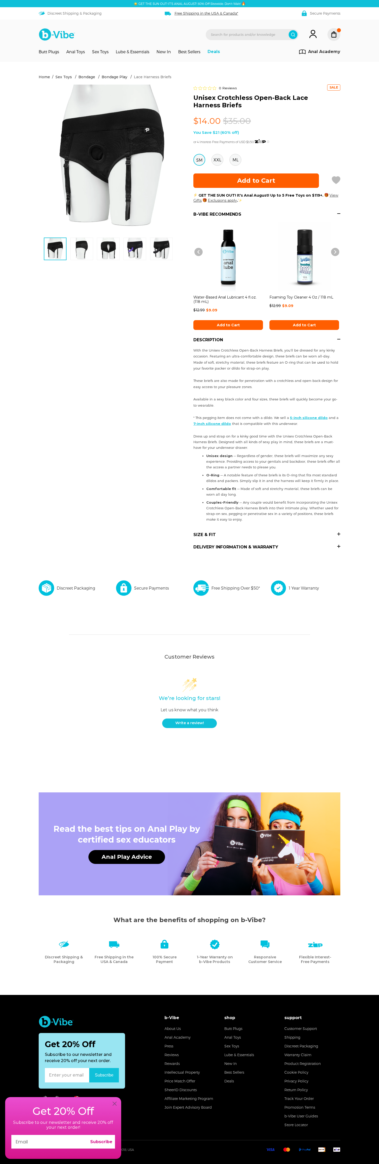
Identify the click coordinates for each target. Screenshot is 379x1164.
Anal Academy (177, 1037)
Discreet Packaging (301, 1046)
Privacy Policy (296, 1081)
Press (168, 1046)
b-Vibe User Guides (301, 1116)
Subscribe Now (104, 1075)
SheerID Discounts (180, 1090)
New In (163, 51)
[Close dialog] (114, 1103)
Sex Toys (100, 51)
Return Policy (296, 1090)
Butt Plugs (49, 51)
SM (199, 159)
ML (235, 159)
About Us (172, 1028)
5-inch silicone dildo (309, 418)
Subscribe (101, 1141)
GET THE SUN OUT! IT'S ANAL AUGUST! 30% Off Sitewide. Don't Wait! (189, 3)
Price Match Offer (179, 1081)
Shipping (292, 1037)
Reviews (171, 1055)
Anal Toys (75, 51)
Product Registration (302, 1063)
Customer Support (300, 1028)
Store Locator (296, 1125)
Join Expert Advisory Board (188, 1107)
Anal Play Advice (127, 856)
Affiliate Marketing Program (188, 1098)
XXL (217, 159)
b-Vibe (171, 1017)
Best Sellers (189, 51)
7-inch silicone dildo (212, 424)
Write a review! (189, 723)
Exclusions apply (222, 200)
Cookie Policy (296, 1072)
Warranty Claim (297, 1055)
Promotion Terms (299, 1107)
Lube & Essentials (132, 51)
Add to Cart (228, 325)
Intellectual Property (182, 1072)
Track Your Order (299, 1098)
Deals (214, 51)
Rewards (172, 1063)
